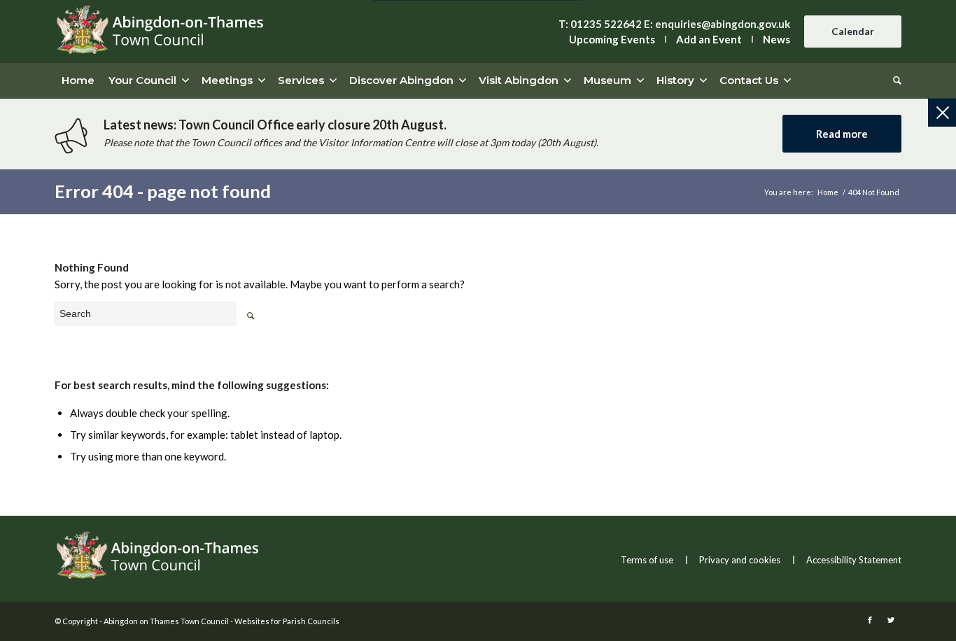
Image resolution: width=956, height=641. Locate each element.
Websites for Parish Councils (286, 621)
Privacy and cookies (739, 559)
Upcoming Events (612, 39)
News (776, 39)
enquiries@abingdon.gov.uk (722, 23)
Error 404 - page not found (163, 191)
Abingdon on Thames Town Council (166, 621)
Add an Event (709, 39)
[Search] (893, 80)
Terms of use (647, 559)
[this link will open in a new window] (869, 620)
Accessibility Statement (853, 559)
